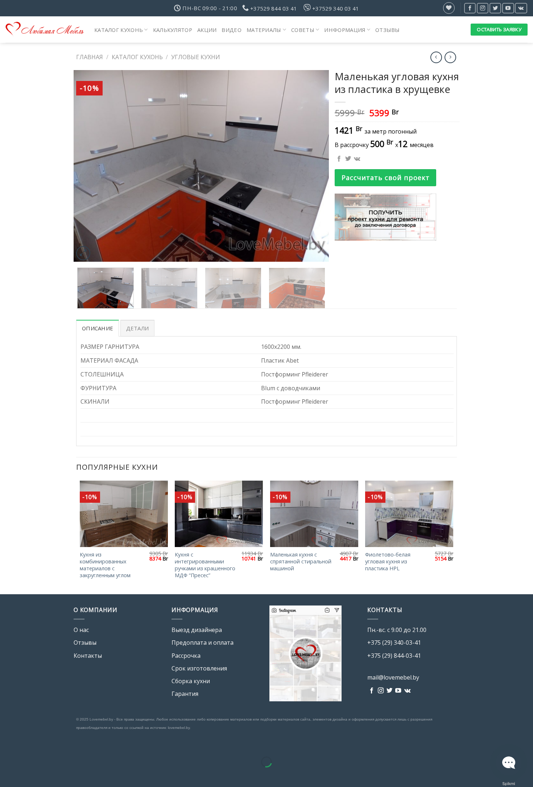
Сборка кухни (191, 681)
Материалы (264, 29)
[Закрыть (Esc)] (7, 744)
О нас (81, 630)
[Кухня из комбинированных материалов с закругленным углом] (124, 514)
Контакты (88, 656)
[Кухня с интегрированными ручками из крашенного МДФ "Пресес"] (219, 514)
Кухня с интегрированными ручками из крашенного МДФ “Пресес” (205, 564)
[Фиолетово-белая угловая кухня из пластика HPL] (409, 514)
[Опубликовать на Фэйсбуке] (339, 159)
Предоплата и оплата (203, 643)
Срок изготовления (199, 668)
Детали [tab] (137, 328)
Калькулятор (172, 29)
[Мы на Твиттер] (495, 8)
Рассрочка (186, 656)
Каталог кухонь (118, 29)
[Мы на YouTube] (508, 8)
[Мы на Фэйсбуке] (470, 8)
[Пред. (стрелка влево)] (7, 774)
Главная (89, 57)
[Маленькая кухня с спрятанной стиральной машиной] (314, 514)
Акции (207, 29)
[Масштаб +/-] (28, 744)
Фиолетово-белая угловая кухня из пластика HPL (387, 561)
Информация (344, 29)
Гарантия (185, 694)
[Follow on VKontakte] (521, 8)
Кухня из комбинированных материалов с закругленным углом (105, 564)
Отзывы (387, 29)
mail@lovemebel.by (393, 677)
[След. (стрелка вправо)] (28, 774)
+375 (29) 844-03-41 (394, 656)
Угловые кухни (195, 57)
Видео (231, 29)
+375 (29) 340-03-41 (394, 643)
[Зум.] (83, 253)
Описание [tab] (97, 328)
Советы (302, 29)
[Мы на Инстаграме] (482, 8)
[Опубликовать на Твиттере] (348, 159)
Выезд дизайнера (197, 630)
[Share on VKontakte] (357, 159)
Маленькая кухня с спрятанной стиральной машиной (300, 561)
